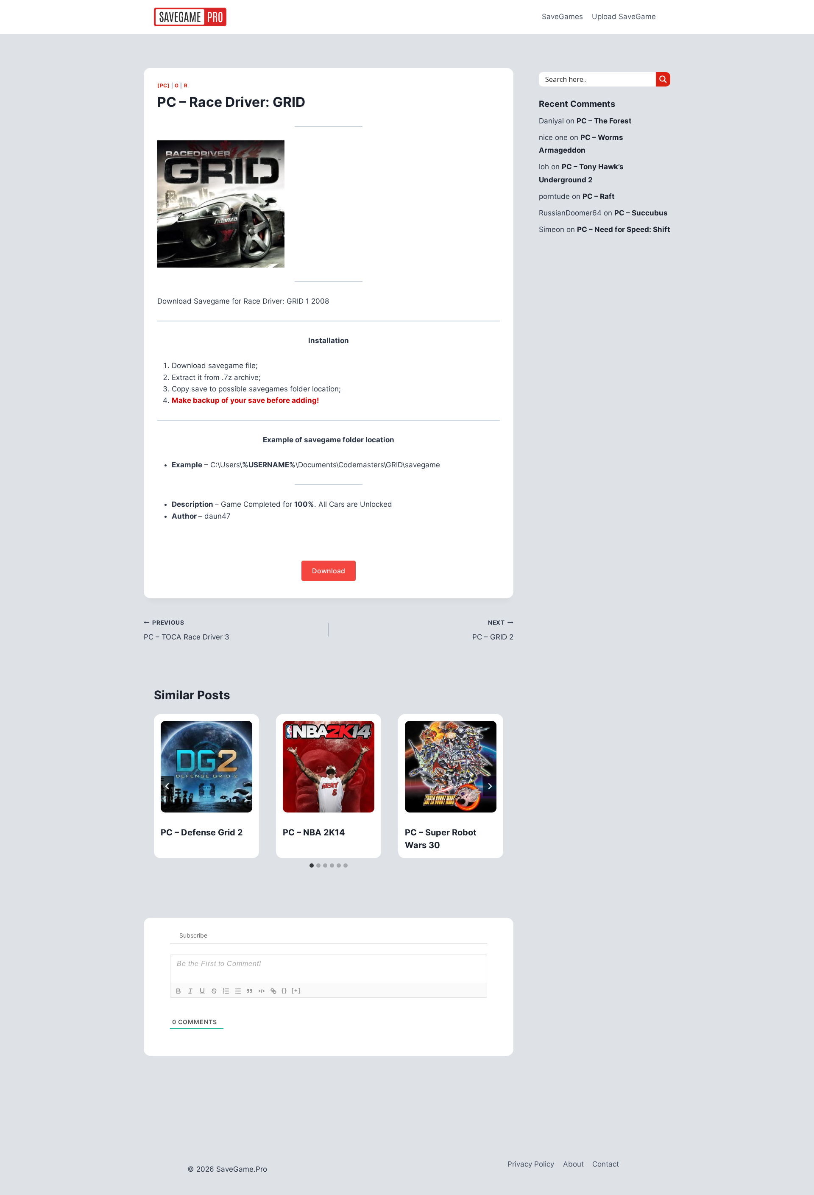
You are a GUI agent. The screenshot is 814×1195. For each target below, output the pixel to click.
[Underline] (202, 991)
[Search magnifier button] (663, 79)
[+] (296, 990)
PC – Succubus (641, 213)
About (573, 1164)
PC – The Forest (604, 121)
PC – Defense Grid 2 (202, 832)
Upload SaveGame (624, 16)
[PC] (163, 85)
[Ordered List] (226, 991)
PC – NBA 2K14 (314, 832)
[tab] (311, 865)
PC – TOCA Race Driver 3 (186, 630)
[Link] (273, 991)
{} (284, 990)
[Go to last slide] (167, 786)
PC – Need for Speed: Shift (623, 229)
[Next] (489, 786)
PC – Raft (599, 196)
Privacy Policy (530, 1164)
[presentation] (206, 766)
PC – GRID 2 (492, 630)
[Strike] (214, 991)
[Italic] (190, 991)
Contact (605, 1164)
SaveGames (562, 16)
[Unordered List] (238, 991)
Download (328, 571)
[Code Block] (262, 991)
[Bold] (178, 991)
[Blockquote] (250, 991)
